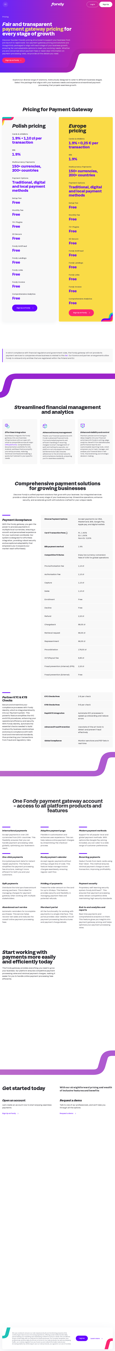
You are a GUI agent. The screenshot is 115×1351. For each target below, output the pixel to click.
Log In (92, 4)
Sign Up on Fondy (12, 60)
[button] (5, 4)
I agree (82, 1338)
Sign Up (106, 4)
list (66, 355)
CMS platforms (11, 445)
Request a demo (66, 1113)
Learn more (95, 1338)
